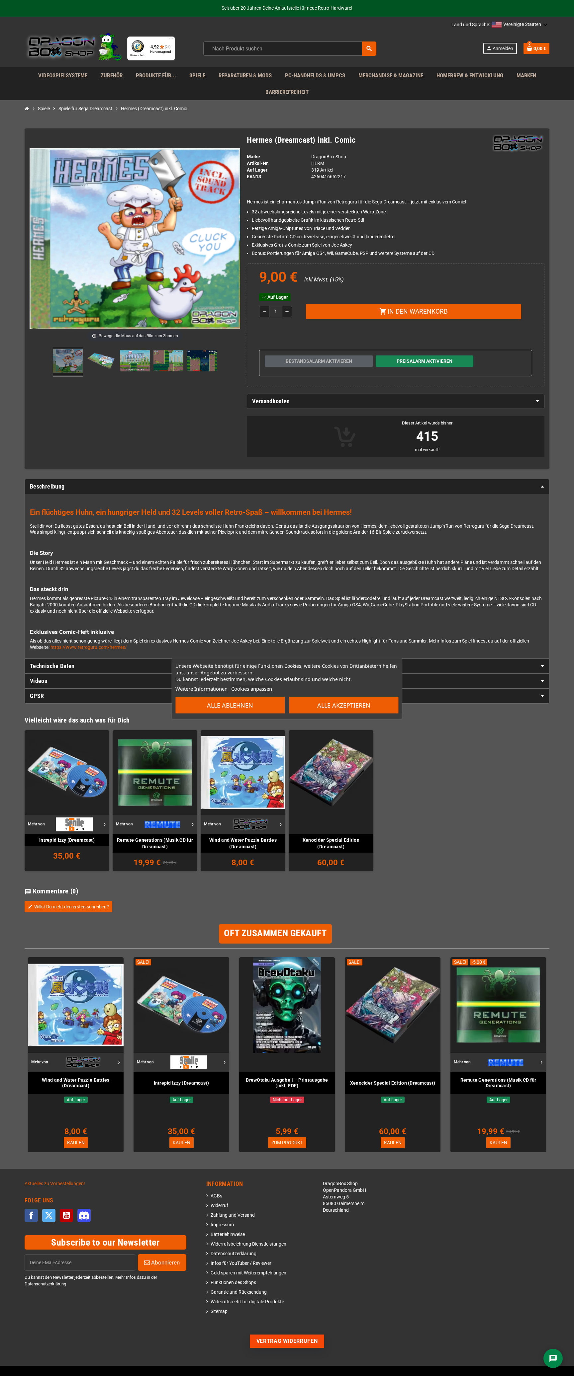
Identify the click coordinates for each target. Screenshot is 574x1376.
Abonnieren (165, 1262)
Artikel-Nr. (258, 163)
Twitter (48, 1215)
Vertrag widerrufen (287, 1341)
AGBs (216, 1196)
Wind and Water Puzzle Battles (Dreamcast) (243, 843)
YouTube (66, 1215)
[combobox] (289, 48)
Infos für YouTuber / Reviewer (241, 1263)
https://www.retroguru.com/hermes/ (88, 647)
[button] (519, 25)
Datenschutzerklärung (233, 1254)
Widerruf (219, 1205)
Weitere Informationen (201, 688)
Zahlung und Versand (233, 1215)
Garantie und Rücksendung (239, 1292)
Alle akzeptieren (343, 705)
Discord (84, 1215)
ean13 (254, 177)
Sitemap (219, 1311)
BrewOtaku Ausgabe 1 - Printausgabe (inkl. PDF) (287, 1082)
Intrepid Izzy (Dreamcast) (67, 840)
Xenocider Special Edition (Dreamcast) (331, 843)
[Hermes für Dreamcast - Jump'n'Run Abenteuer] (68, 362)
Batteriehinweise (228, 1234)
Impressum (222, 1225)
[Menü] (171, 40)
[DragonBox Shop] (73, 48)
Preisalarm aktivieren (424, 361)
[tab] (395, 401)
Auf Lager (257, 170)
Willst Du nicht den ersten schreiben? (68, 906)
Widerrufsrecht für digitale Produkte (247, 1302)
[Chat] (553, 1358)
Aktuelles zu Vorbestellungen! (55, 1183)
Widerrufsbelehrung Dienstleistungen (248, 1244)
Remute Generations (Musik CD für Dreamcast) (155, 843)
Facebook (31, 1215)
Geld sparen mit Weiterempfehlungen (248, 1273)
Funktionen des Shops (233, 1282)
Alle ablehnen (230, 705)
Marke (253, 157)
